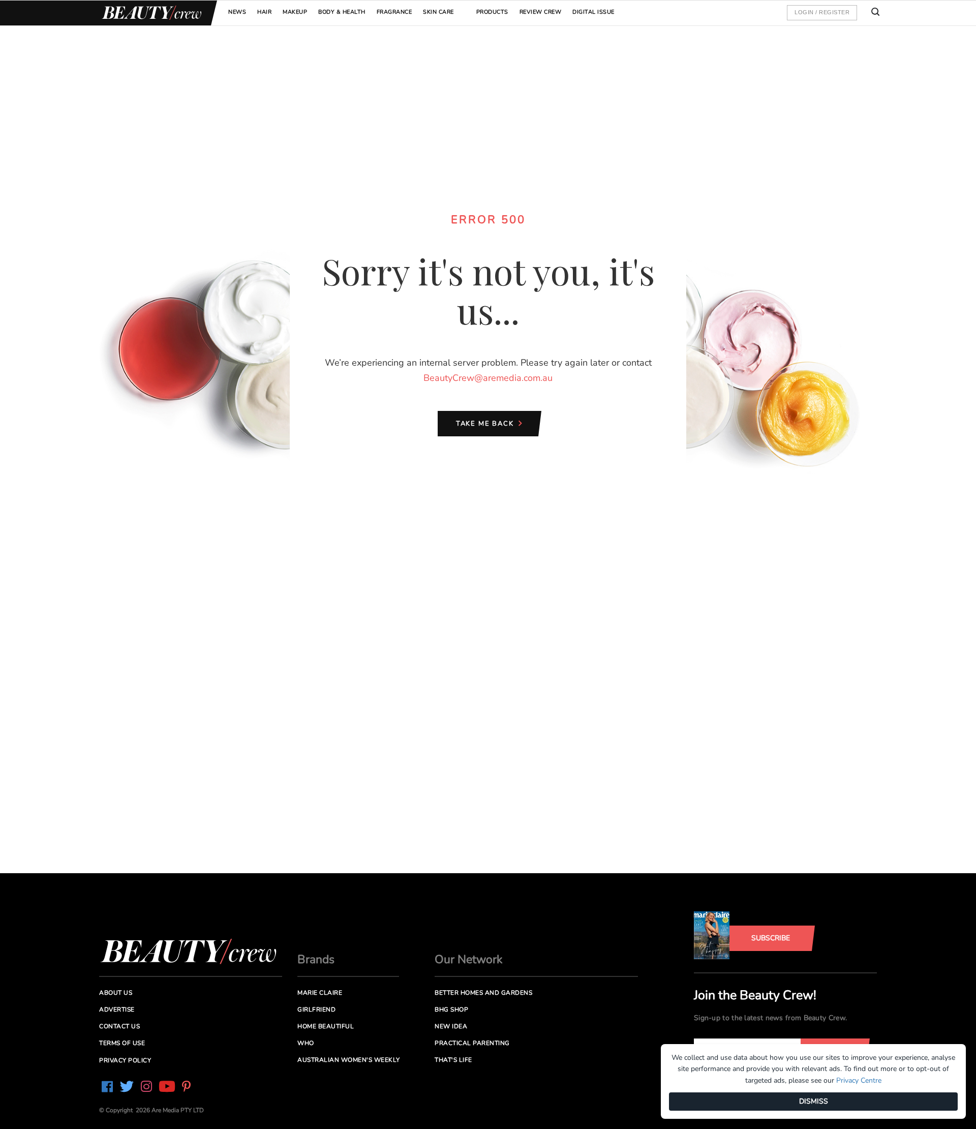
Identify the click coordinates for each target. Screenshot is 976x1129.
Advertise (117, 1009)
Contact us (119, 1026)
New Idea (451, 1026)
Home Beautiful (325, 1026)
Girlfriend (316, 1009)
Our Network (469, 959)
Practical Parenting (472, 1043)
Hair (264, 12)
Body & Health (341, 12)
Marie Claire (319, 993)
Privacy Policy (125, 1060)
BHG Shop (451, 1009)
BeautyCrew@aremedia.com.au (488, 378)
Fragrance (394, 12)
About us (115, 993)
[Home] (150, 13)
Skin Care (438, 12)
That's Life (453, 1060)
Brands (315, 959)
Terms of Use (122, 1043)
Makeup (295, 12)
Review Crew (541, 12)
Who (305, 1043)
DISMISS (813, 1101)
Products (492, 12)
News (237, 12)
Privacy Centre (858, 1080)
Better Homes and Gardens (483, 993)
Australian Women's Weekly (348, 1060)
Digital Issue (593, 12)
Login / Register (822, 12)
